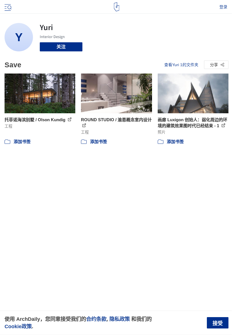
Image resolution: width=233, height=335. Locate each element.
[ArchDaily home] (116, 6)
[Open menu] (7, 7)
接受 (218, 323)
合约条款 (96, 319)
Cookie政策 (18, 326)
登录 (223, 7)
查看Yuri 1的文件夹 (181, 65)
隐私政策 (119, 319)
